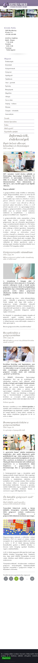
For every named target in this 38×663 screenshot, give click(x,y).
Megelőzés (8, 93)
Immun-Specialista (10, 121)
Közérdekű (8, 65)
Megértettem (6, 658)
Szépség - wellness (10, 104)
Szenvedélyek (9, 114)
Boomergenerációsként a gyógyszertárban (15, 423)
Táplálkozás (8, 79)
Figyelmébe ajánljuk (11, 131)
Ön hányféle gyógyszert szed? (18, 496)
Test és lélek (9, 100)
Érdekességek (9, 61)
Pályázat (7, 107)
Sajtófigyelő (8, 75)
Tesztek (6, 118)
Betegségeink (9, 89)
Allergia (7, 96)
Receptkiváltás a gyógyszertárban (11, 334)
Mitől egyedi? (8, 128)
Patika (6, 125)
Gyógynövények (10, 68)
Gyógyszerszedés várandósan (18, 252)
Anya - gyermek (10, 83)
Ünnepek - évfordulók (11, 111)
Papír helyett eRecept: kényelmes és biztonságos (16, 144)
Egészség (8, 86)
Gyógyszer (8, 72)
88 (32, 579)
